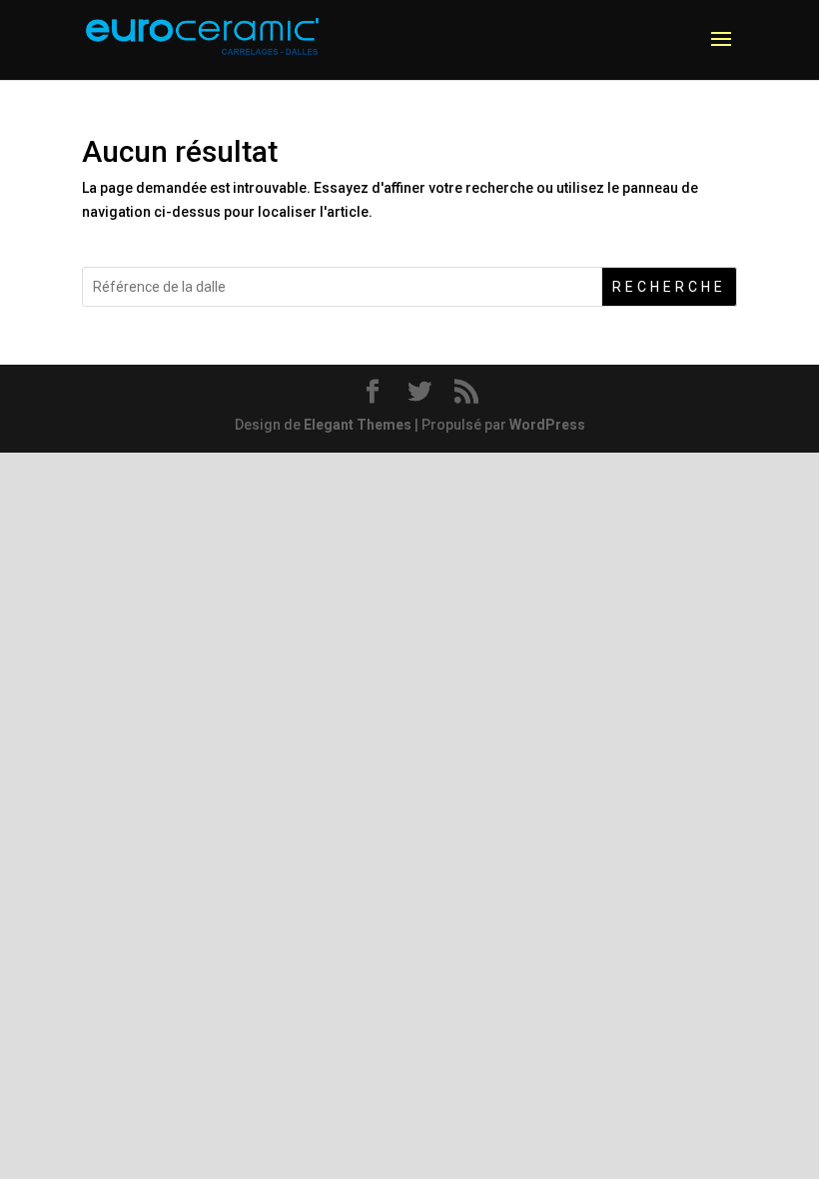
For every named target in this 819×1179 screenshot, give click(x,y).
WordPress (547, 425)
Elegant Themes (357, 425)
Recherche (669, 287)
